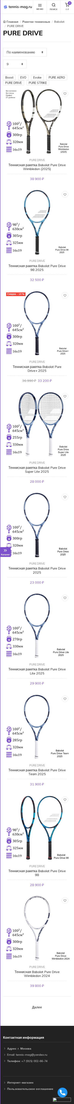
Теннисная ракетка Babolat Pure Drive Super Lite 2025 (37, 470)
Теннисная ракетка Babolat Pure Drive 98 (37, 873)
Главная (12, 22)
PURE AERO (57, 77)
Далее (37, 1007)
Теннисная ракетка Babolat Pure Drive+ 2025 (37, 369)
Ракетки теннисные (36, 22)
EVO (23, 77)
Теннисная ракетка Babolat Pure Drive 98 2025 (37, 268)
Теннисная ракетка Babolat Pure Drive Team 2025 (37, 772)
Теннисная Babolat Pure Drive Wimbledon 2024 (37, 974)
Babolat (59, 22)
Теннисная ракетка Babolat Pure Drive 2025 (37, 570)
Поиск (54, 9)
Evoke (37, 77)
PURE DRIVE (15, 26)
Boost (9, 77)
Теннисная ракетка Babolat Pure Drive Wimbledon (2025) (37, 167)
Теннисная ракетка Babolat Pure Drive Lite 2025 (37, 671)
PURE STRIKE (38, 83)
